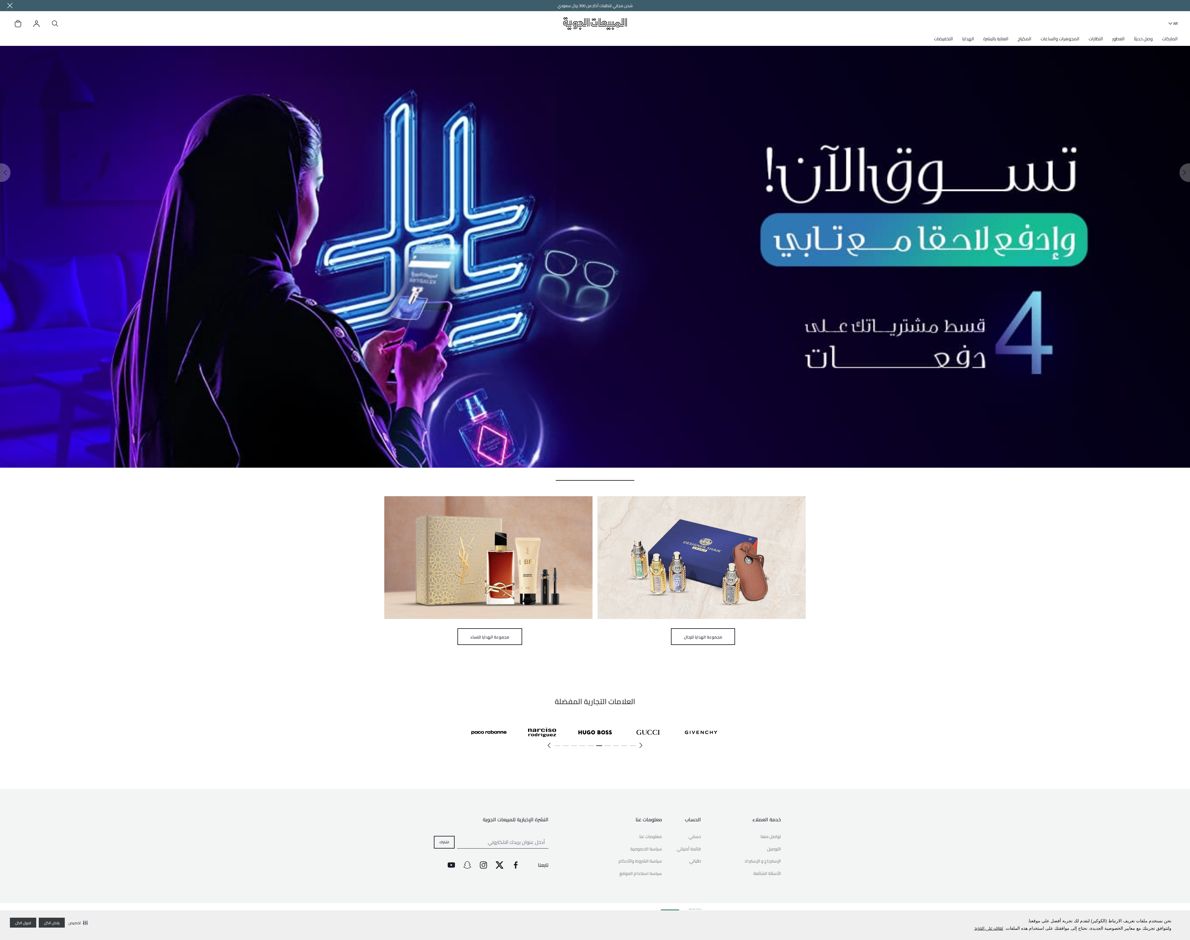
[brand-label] (701, 732)
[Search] (55, 23)
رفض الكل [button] (52, 922)
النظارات (1096, 38)
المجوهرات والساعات (1060, 38)
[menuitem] (1168, 41)
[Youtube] (451, 865)
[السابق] (641, 745)
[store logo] (595, 23)
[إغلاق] (9, 5)
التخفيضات (943, 38)
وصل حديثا (1143, 38)
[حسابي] (36, 23)
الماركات (1170, 38)
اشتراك (444, 842)
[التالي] (549, 745)
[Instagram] (483, 865)
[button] (78, 923)
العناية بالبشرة (995, 38)
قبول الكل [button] (23, 922)
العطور (1118, 38)
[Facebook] (515, 865)
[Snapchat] (467, 865)
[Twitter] (499, 865)
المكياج (1024, 38)
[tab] (595, 480)
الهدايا (968, 38)
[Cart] (18, 23)
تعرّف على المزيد (988, 928)
